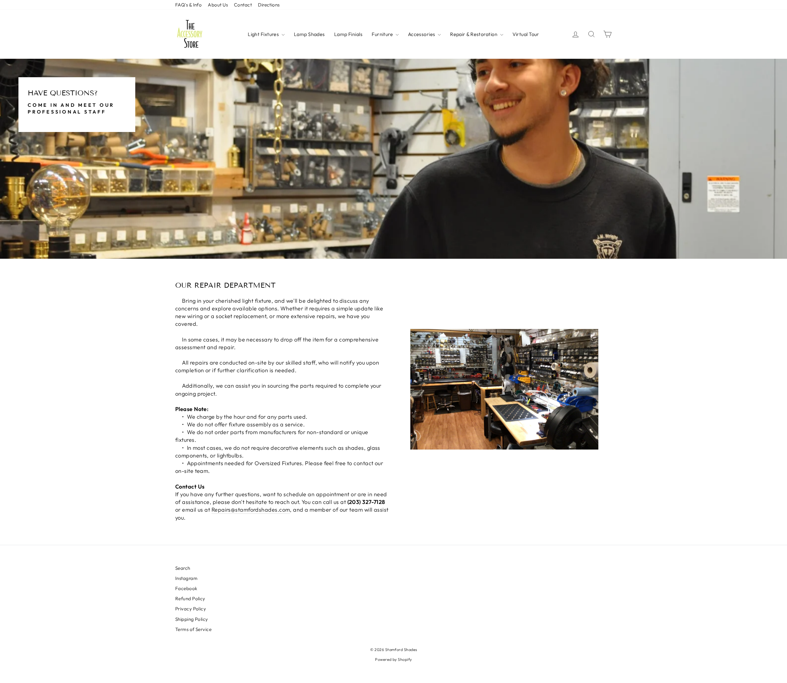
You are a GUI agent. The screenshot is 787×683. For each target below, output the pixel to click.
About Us (218, 5)
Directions (269, 5)
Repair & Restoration (474, 34)
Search (182, 568)
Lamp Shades (309, 34)
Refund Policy (190, 598)
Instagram (186, 578)
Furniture (383, 34)
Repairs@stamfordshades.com (251, 509)
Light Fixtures (264, 34)
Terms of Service (193, 629)
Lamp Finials (348, 34)
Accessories (422, 34)
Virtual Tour (525, 34)
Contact (243, 5)
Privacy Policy (190, 609)
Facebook (186, 588)
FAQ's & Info (188, 5)
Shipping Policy (191, 619)
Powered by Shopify (393, 659)
